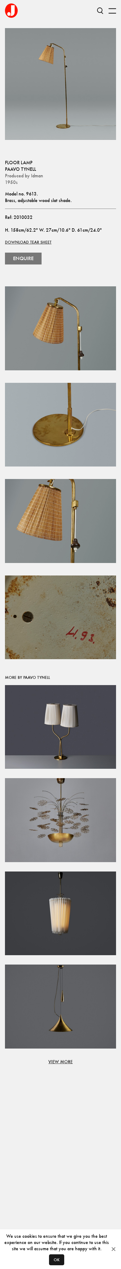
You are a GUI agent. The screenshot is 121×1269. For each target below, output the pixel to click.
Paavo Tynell (20, 169)
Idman (37, 176)
